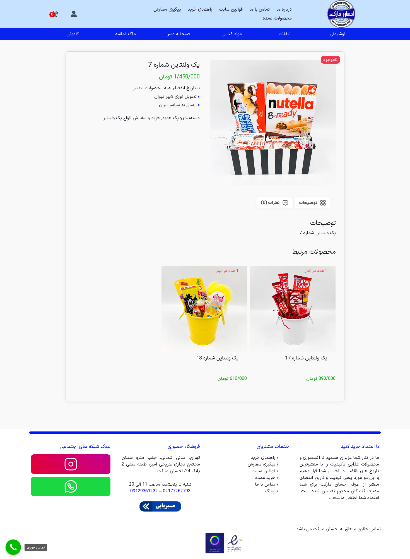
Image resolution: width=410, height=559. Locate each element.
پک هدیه (170, 118)
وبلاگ (270, 491)
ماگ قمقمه (125, 34)
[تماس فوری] (13, 547)
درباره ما (284, 9)
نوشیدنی (337, 34)
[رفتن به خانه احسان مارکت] (341, 14)
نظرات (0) (270, 203)
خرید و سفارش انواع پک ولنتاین (131, 118)
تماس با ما (259, 9)
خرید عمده (265, 477)
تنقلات (285, 34)
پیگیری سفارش (167, 9)
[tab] (313, 202)
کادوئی (72, 34)
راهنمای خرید (200, 9)
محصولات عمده (277, 18)
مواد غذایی (231, 34)
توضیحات (308, 203)
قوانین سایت (231, 9)
